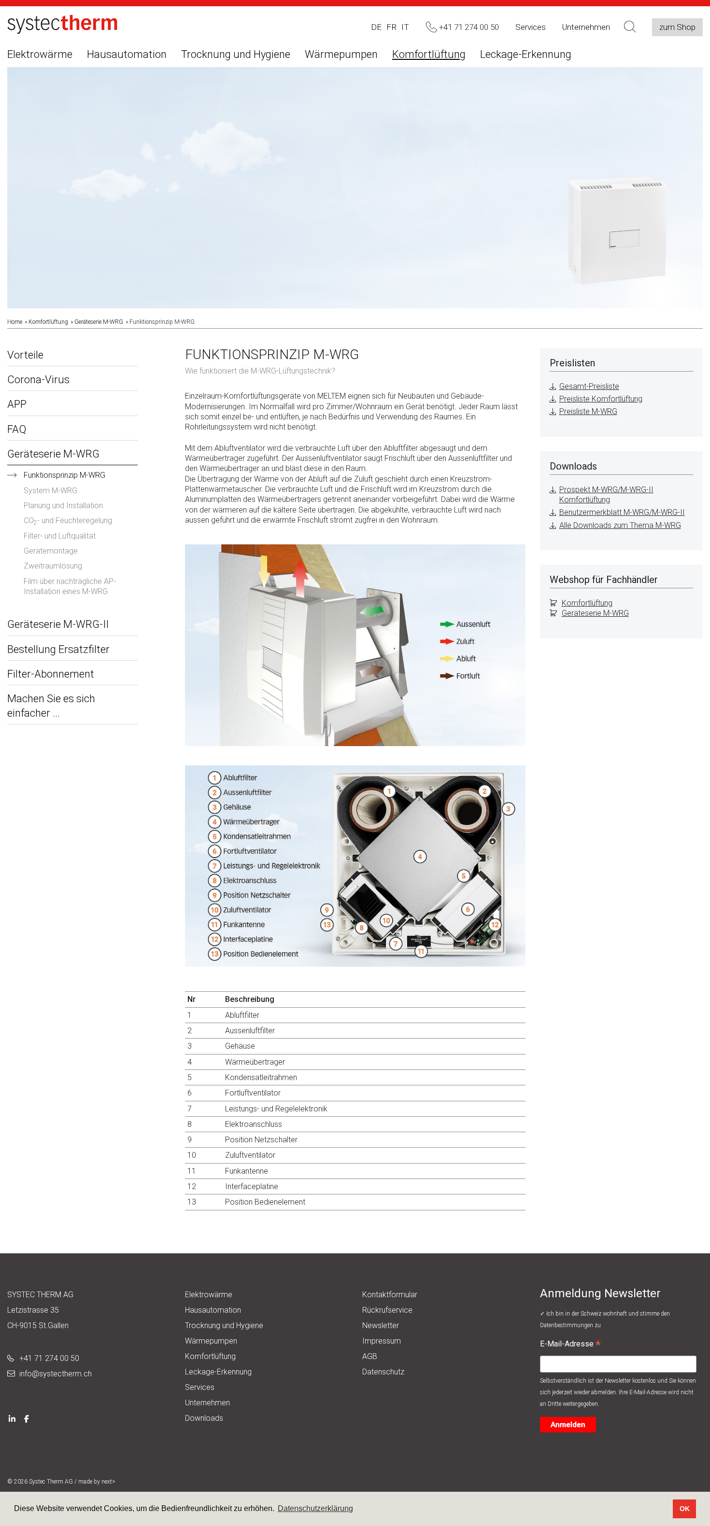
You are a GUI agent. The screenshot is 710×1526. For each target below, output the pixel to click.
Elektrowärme (39, 54)
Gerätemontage (51, 550)
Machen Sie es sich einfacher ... (51, 706)
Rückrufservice (387, 1310)
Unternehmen (586, 27)
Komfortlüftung (429, 54)
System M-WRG (50, 490)
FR (391, 27)
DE (376, 27)
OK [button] (685, 1508)
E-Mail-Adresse (570, 1345)
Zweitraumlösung (53, 565)
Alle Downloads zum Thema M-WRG (620, 525)
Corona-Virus (38, 380)
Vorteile (25, 355)
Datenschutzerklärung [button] (315, 1508)
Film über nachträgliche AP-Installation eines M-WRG (70, 586)
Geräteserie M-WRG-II (58, 624)
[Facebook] (26, 1418)
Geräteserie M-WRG (98, 322)
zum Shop (677, 27)
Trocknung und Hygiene (235, 54)
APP (17, 404)
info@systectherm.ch (55, 1373)
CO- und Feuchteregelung (68, 521)
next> (108, 1481)
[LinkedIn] (12, 1418)
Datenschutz (383, 1371)
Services (530, 27)
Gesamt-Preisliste (589, 386)
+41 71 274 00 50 (49, 1358)
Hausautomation (127, 54)
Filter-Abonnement (50, 674)
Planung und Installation (63, 505)
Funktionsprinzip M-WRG (64, 475)
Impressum (381, 1341)
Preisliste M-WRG (588, 411)
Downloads (204, 1418)
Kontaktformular (389, 1294)
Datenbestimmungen (567, 1325)
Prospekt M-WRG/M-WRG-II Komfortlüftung (606, 494)
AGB (369, 1356)
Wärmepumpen (341, 54)
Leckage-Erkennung (525, 54)
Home (14, 322)
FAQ (16, 429)
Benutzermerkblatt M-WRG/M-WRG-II (622, 512)
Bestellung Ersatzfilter (58, 649)
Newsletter (380, 1325)
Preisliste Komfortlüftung (600, 398)
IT (405, 27)
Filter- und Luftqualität (60, 536)
